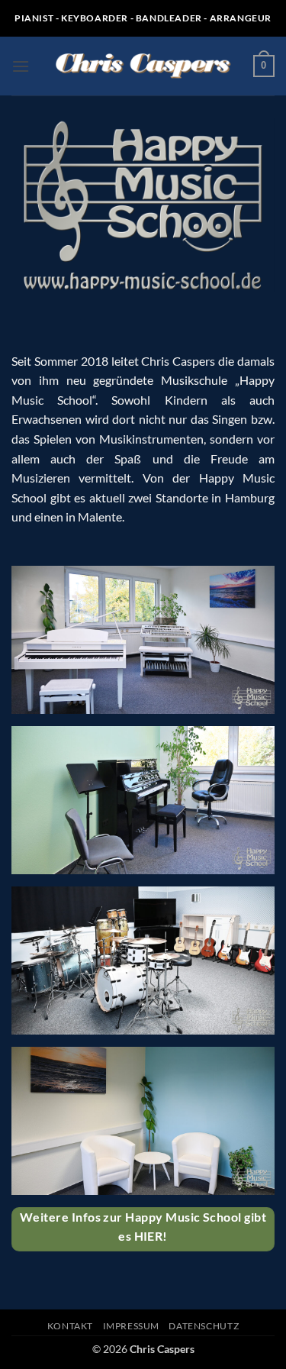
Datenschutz (204, 1326)
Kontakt (70, 1326)
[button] (20, 66)
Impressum (131, 1326)
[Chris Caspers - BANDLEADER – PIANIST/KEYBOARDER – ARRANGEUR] (143, 66)
